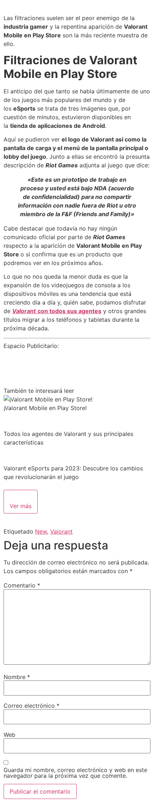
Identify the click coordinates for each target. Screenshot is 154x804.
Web (9, 735)
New (41, 531)
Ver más (21, 506)
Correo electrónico (31, 705)
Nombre (17, 677)
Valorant (61, 531)
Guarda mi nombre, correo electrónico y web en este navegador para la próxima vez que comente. (75, 773)
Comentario (22, 585)
